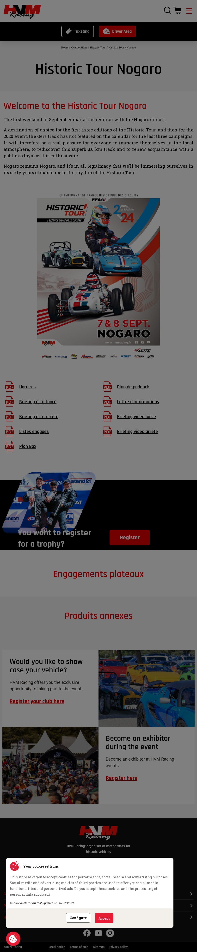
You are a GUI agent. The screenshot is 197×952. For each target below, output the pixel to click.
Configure (78, 918)
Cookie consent (13, 938)
